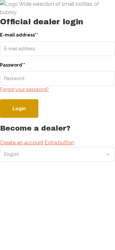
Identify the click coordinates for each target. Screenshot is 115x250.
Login (19, 108)
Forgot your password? (24, 89)
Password (12, 65)
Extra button (59, 143)
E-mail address (19, 34)
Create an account (21, 143)
